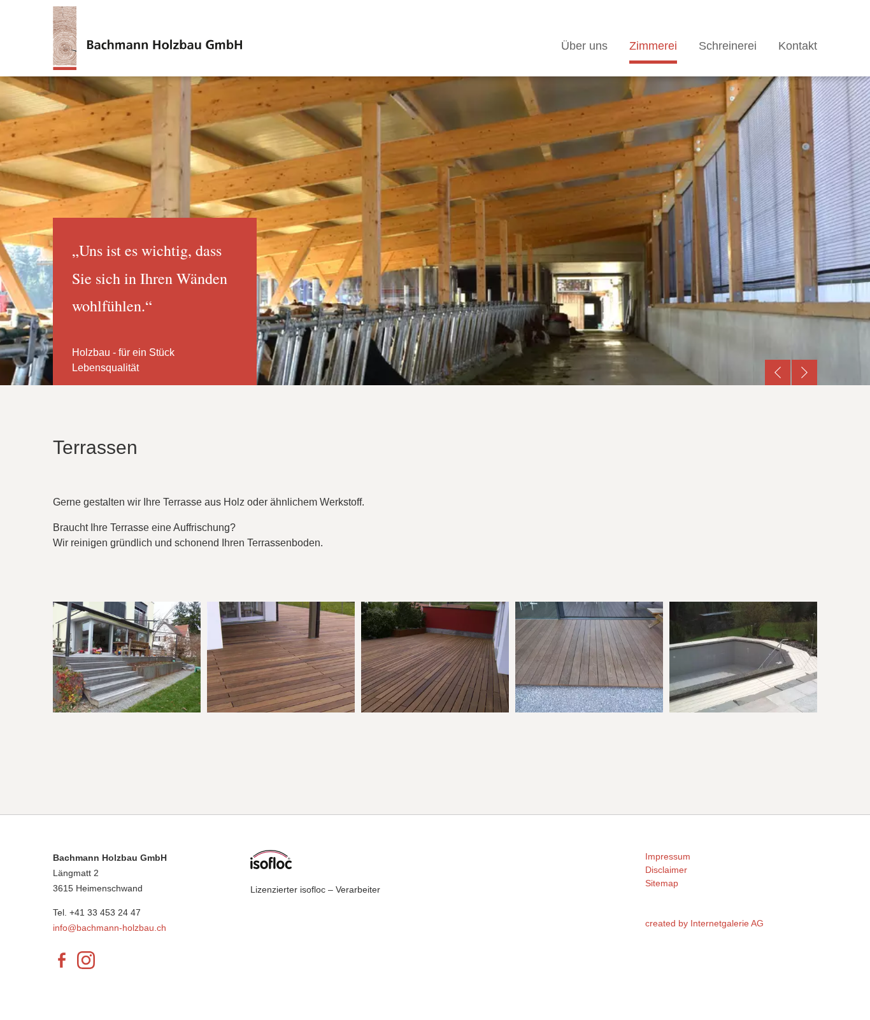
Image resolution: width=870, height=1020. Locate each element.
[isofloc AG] (271, 859)
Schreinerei (728, 45)
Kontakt (797, 45)
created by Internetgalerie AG (704, 923)
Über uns (584, 45)
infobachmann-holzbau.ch (109, 928)
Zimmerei (653, 45)
